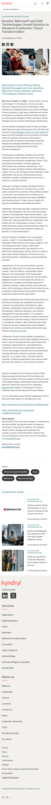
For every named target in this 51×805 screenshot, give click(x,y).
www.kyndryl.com (13, 438)
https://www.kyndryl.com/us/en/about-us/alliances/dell (25, 404)
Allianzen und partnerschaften (15, 16)
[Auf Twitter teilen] (3, 44)
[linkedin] (5, 595)
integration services (18, 331)
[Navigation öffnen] (48, 3)
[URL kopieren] (11, 44)
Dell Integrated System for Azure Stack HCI (30, 132)
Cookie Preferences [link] (10, 777)
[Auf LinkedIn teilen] (7, 44)
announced (6, 387)
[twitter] (13, 595)
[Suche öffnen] (42, 3)
